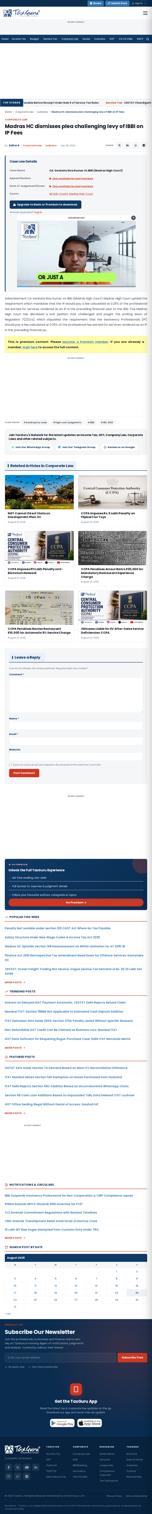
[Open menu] (145, 13)
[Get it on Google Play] (62, 1423)
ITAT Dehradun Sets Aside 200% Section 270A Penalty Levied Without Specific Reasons (69, 1021)
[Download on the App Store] (89, 1423)
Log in (38, 212)
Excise (86, 38)
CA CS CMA (126, 38)
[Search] (147, 39)
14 (96, 1286)
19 (55, 1293)
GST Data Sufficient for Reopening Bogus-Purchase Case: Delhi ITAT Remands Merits (67, 1039)
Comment (16, 674)
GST (112, 38)
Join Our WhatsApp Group (32, 447)
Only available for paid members (72, 178)
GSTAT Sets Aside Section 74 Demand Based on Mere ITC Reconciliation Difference (66, 1068)
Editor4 (14, 145)
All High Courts (58, 194)
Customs (99, 38)
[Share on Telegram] (144, 145)
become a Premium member (85, 342)
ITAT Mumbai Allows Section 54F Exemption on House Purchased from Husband (63, 1077)
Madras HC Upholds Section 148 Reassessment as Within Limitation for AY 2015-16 (65, 946)
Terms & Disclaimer (136, 1496)
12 (55, 1286)
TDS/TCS (51, 1471)
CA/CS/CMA (80, 1477)
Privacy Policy (114, 1496)
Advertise (132, 1465)
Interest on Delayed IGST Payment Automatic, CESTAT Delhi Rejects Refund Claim (65, 1002)
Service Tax (50, 38)
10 (15, 1286)
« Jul (7, 1313)
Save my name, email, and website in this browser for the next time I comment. (57, 764)
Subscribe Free (132, 1357)
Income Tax (19, 38)
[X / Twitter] (17, 1467)
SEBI (75, 1459)
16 (137, 1286)
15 (116, 1286)
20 (75, 1293)
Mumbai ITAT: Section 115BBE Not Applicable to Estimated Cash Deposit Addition (64, 1012)
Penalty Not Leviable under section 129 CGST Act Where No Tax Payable (57, 928)
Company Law (69, 38)
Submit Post (119, 3)
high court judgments (68, 422)
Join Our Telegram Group (78, 447)
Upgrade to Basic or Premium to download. (47, 204)
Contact (131, 1471)
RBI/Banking (80, 1465)
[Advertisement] (76, 71)
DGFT (140, 38)
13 (76, 1286)
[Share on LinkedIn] (127, 145)
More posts (13, 982)
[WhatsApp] (17, 1476)
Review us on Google (121, 447)
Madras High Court (81, 194)
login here (30, 347)
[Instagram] (8, 1476)
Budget (34, 38)
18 (35, 1293)
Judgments (106, 1465)
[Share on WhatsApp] (135, 145)
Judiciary (42, 111)
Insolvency (79, 1471)
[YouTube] (26, 1467)
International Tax (56, 1477)
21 (96, 1293)
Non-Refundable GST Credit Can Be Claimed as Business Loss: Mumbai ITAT (61, 1030)
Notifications (107, 1454)
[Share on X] (119, 145)
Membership (134, 1477)
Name (14, 718)
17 (15, 1293)
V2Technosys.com (74, 1495)
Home (5, 38)
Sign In (139, 3)
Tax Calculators (109, 1480)
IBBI (92, 422)
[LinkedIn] (35, 1467)
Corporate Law (24, 111)
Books (97, 3)
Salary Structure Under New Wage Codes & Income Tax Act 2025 (52, 937)
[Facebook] (8, 1467)
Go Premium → (76, 902)
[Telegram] (26, 1476)
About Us (131, 1454)
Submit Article (134, 1459)
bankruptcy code (36, 422)
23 (137, 1293)
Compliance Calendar (107, 1473)
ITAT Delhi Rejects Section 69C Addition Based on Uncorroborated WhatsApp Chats (67, 1086)
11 (35, 1286)
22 (116, 1293)
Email (13, 734)
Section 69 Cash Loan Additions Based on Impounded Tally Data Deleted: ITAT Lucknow (69, 1095)
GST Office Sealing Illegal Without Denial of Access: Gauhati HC (52, 1104)
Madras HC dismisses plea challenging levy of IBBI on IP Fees (74, 129)
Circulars (105, 1459)
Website (14, 749)
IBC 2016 (108, 422)
